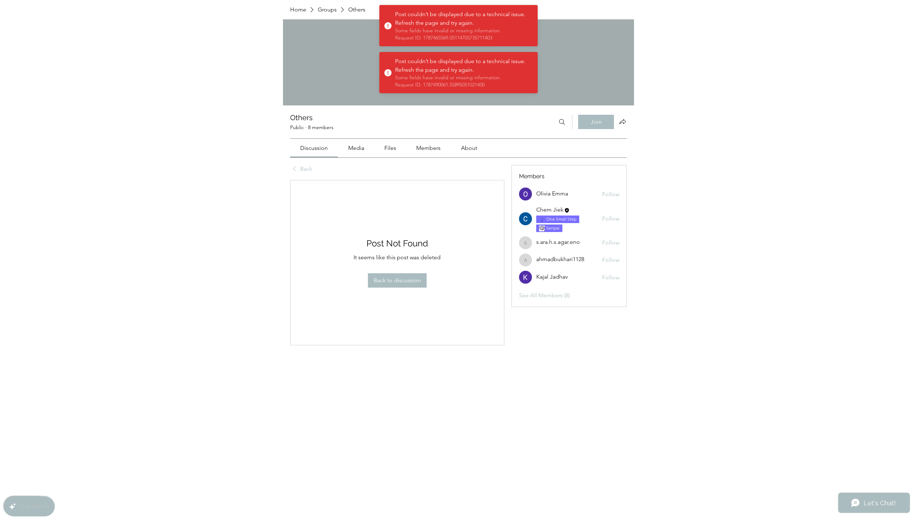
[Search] (562, 122)
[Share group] (622, 121)
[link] (314, 148)
